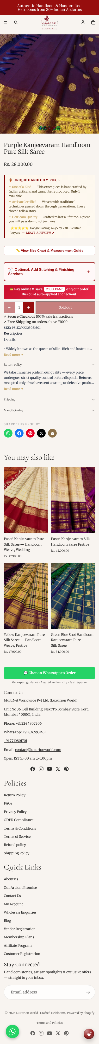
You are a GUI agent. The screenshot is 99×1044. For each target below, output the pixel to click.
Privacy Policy (15, 812)
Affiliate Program (18, 945)
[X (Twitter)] (41, 433)
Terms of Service (17, 836)
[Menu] (5, 22)
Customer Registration (22, 954)
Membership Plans (19, 937)
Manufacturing (13, 410)
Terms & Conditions (20, 828)
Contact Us (12, 896)
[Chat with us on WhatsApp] (12, 1031)
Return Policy (14, 795)
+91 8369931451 (34, 732)
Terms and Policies (50, 1023)
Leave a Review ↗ (40, 232)
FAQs (8, 803)
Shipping (9, 399)
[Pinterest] (30, 433)
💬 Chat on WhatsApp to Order (50, 673)
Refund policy (15, 845)
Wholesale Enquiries (20, 912)
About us (11, 879)
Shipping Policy (16, 853)
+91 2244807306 (29, 723)
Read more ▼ (14, 354)
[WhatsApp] (8, 433)
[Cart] (93, 22)
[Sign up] (88, 992)
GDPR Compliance (18, 820)
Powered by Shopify (80, 1013)
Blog (7, 921)
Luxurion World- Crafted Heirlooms (41, 1013)
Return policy (13, 364)
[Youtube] (49, 769)
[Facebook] (19, 433)
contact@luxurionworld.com (38, 750)
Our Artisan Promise (20, 887)
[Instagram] (41, 769)
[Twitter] (58, 769)
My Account (13, 904)
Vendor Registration (20, 929)
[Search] (16, 22)
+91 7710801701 (15, 741)
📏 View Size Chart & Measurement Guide (49, 250)
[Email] (52, 433)
